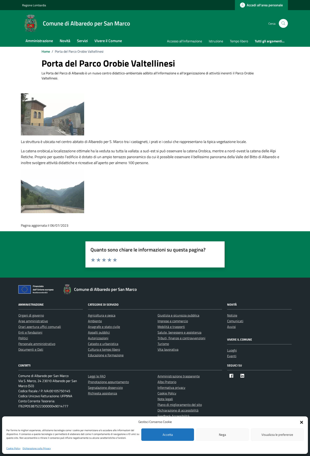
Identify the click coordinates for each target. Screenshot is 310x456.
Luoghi (232, 350)
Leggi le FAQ (97, 376)
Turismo (163, 343)
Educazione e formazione (106, 355)
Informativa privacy (171, 387)
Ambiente (95, 321)
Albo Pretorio (167, 381)
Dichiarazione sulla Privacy (37, 448)
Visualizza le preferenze (277, 434)
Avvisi (231, 326)
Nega (222, 434)
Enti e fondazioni (30, 332)
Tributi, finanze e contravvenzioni (181, 338)
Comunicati (235, 321)
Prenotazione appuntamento (108, 381)
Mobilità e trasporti (171, 326)
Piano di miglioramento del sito (180, 404)
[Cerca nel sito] (283, 23)
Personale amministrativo (36, 343)
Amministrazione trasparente (179, 376)
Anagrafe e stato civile (104, 326)
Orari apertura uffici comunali (39, 326)
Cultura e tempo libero (104, 349)
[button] (301, 422)
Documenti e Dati (30, 349)
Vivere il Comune (108, 41)
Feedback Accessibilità (173, 416)
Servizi (82, 41)
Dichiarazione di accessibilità (178, 410)
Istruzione (216, 41)
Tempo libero (239, 41)
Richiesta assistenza (102, 393)
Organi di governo (31, 315)
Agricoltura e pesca (101, 315)
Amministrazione (39, 41)
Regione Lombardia (34, 5)
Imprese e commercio (173, 321)
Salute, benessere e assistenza (179, 332)
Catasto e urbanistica (103, 343)
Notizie (232, 315)
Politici (23, 338)
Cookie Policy (13, 448)
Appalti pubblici (99, 332)
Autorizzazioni (98, 338)
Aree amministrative (33, 321)
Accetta (168, 434)
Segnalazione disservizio (105, 387)
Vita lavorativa (168, 349)
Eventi (231, 355)
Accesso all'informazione (184, 41)
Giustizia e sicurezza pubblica (178, 315)
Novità (65, 41)
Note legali (165, 398)
